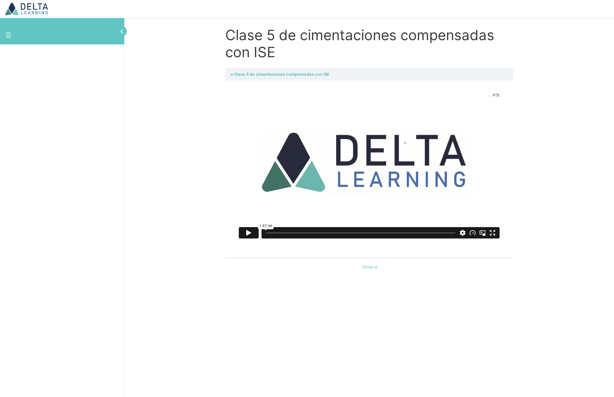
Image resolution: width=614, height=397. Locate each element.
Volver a (369, 266)
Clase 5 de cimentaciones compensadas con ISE (281, 74)
